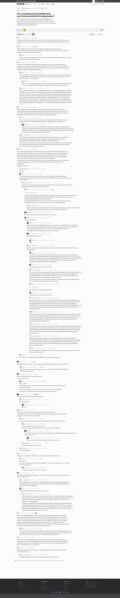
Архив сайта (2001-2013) (90, 585)
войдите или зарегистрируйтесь (56, 560)
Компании (66, 588)
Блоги (38, 4)
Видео (48, 4)
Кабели (19, 10)
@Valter (32, 399)
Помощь (43, 585)
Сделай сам (24, 10)
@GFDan (32, 554)
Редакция (21, 587)
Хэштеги (65, 585)
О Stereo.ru (21, 583)
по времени (99, 34)
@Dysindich (28, 418)
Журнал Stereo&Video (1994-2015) (92, 583)
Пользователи (67, 583)
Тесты (34, 4)
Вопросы (43, 4)
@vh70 (26, 488)
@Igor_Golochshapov (35, 189)
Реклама (21, 588)
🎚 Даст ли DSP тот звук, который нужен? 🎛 (26, 1)
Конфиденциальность (45, 588)
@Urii (28, 367)
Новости (30, 4)
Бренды (53, 4)
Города (65, 587)
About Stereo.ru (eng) (23, 585)
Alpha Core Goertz (49, 83)
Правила (43, 583)
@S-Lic (27, 55)
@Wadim (30, 81)
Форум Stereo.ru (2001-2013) (91, 587)
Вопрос (18, 8)
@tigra (35, 182)
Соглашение (43, 587)
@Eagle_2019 (28, 381)
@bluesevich (37, 240)
